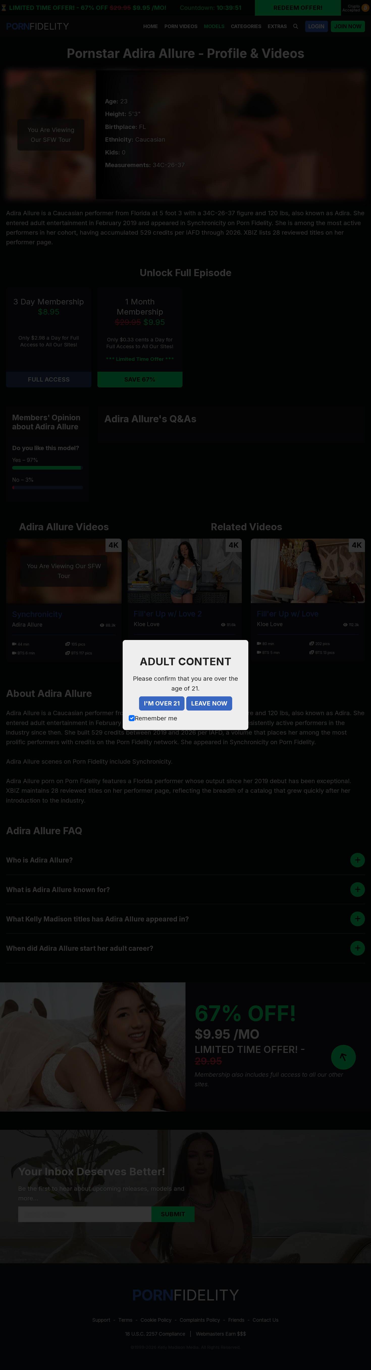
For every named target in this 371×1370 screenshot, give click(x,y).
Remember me (156, 718)
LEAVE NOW (209, 703)
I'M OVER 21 (162, 703)
